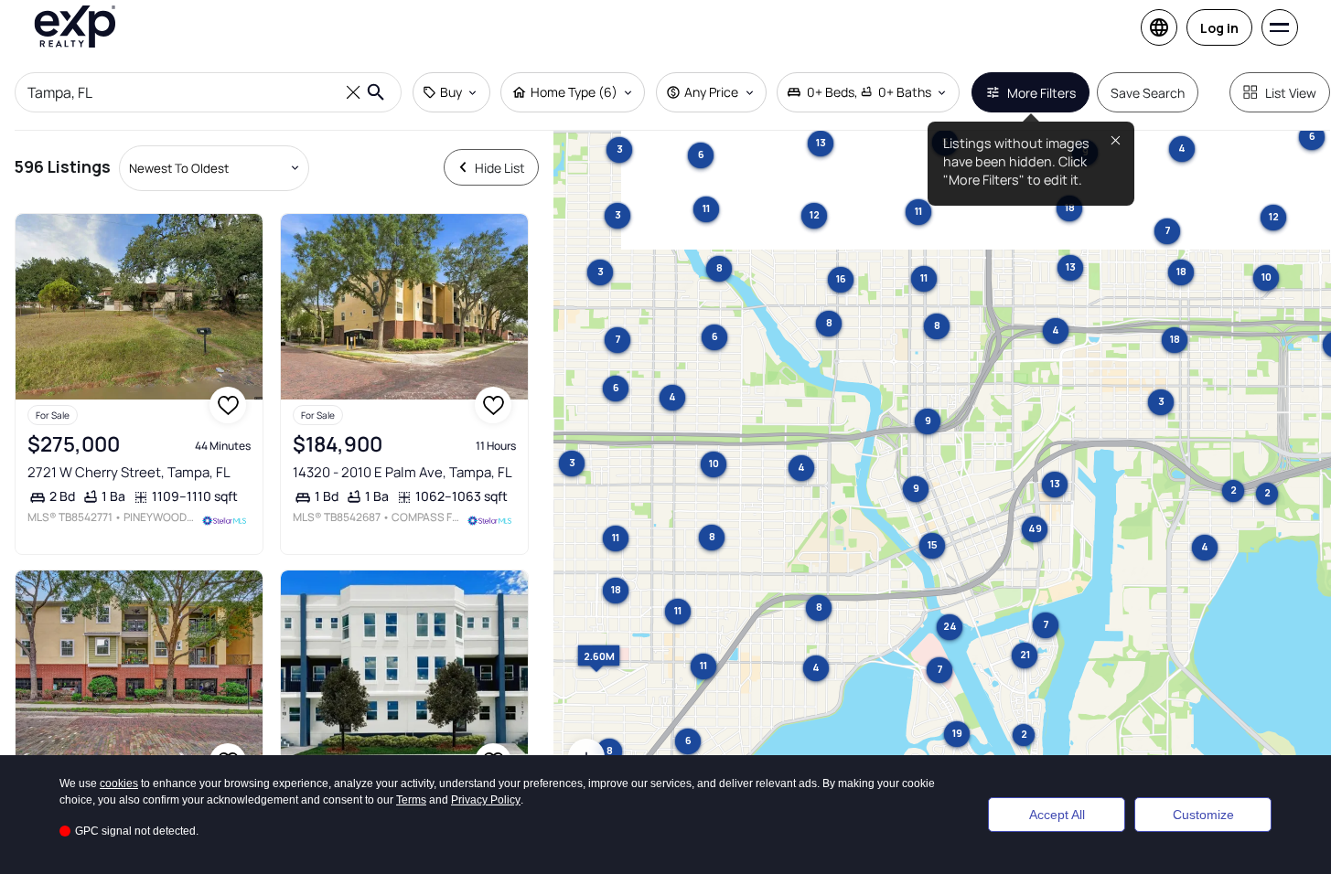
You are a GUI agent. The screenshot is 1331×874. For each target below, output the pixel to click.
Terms (411, 800)
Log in (1219, 28)
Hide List (500, 167)
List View (1290, 92)
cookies (119, 783)
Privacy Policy (486, 800)
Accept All (1057, 814)
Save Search (1148, 92)
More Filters (1041, 92)
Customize (1203, 814)
